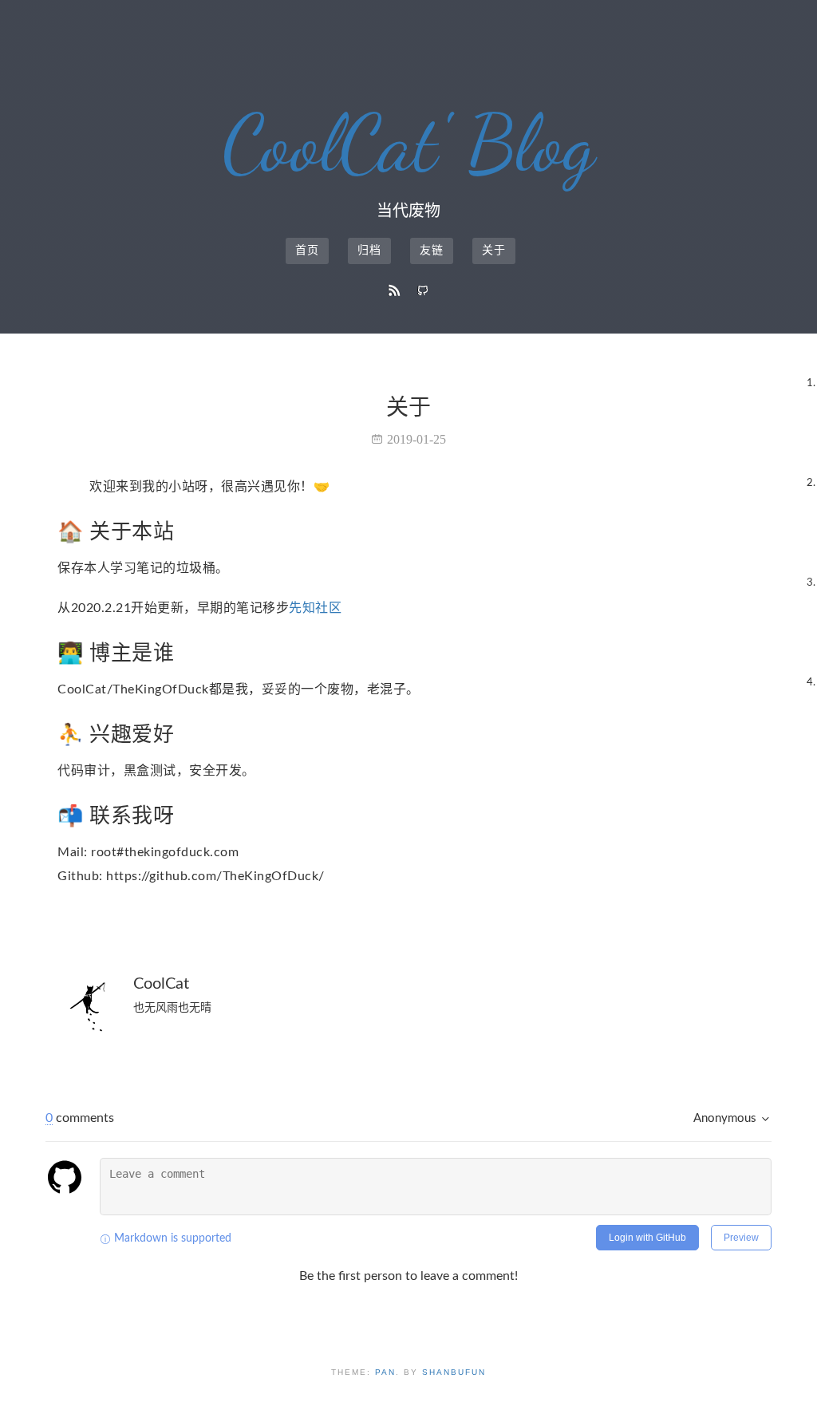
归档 (369, 250)
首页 (307, 250)
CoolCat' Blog (409, 144)
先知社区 (315, 608)
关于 (494, 250)
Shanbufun (454, 1372)
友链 (432, 250)
